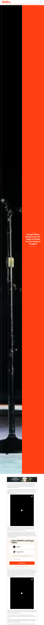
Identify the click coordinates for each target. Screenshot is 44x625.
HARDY (15, 527)
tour (21, 530)
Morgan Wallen (20, 490)
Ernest (26, 492)
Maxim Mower (33, 246)
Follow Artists (22, 563)
